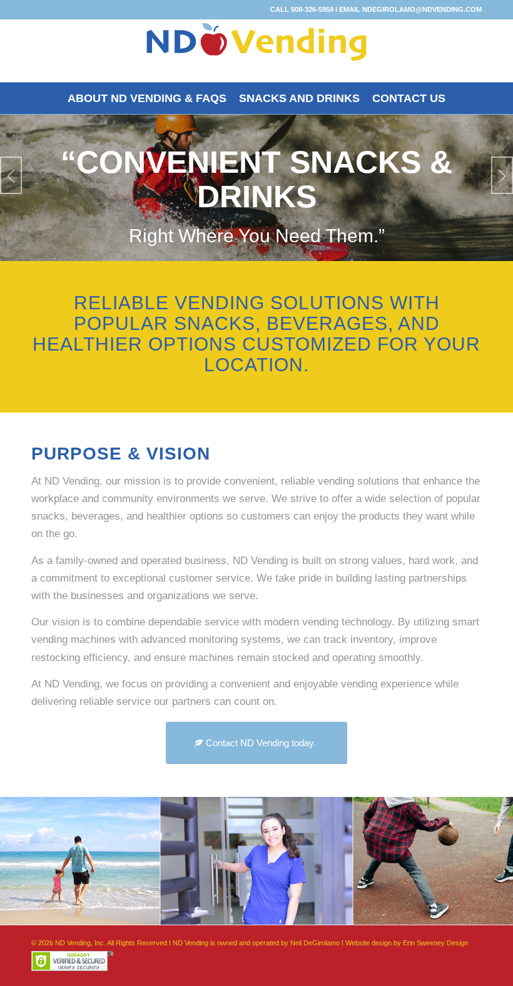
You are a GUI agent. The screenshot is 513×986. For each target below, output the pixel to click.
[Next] (502, 175)
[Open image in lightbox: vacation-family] (145, 911)
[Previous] (11, 175)
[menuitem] (147, 98)
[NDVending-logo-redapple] (256, 50)
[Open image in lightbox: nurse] (339, 911)
